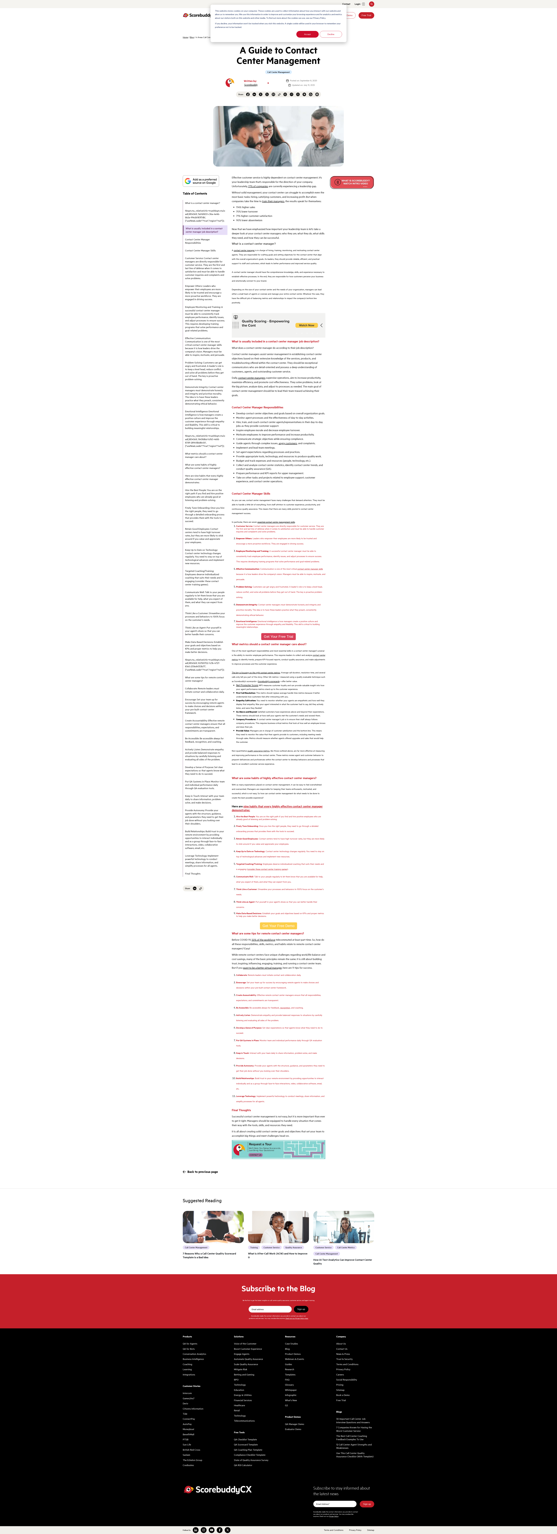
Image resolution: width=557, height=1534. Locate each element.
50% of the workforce (263, 939)
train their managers (273, 201)
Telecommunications (244, 1420)
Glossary (289, 1384)
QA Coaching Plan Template (248, 1449)
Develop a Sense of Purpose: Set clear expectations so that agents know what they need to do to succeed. (205, 770)
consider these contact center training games (267, 869)
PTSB (185, 1439)
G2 (286, 1405)
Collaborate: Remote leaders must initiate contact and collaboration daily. (204, 690)
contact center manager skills (310, 568)
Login (357, 4)
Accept (307, 34)
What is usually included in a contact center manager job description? (204, 230)
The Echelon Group (192, 1460)
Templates (290, 1374)
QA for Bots (189, 1348)
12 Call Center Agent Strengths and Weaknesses (354, 1446)
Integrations (189, 1374)
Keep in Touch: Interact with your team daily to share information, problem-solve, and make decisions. (204, 799)
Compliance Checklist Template (249, 1454)
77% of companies (258, 186)
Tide (185, 1413)
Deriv (185, 1403)
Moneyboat (188, 1429)
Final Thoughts (192, 873)
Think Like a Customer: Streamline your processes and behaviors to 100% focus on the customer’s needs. (205, 616)
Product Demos (293, 1354)
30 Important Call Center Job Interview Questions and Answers (353, 1420)
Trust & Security (344, 1359)
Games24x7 (188, 1398)
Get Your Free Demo (278, 926)
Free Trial (366, 15)
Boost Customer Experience (248, 1348)
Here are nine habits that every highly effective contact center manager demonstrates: (204, 479)
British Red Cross (191, 1449)
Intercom (187, 1393)
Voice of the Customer (245, 1343)
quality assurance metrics (258, 750)
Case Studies (291, 1343)
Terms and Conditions (347, 1364)
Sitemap (340, 1390)
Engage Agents (241, 1354)
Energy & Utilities (243, 1395)
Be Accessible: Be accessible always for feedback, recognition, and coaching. (204, 740)
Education (239, 1390)
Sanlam (186, 1454)
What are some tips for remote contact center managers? (204, 679)
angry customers (288, 443)
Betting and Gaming (244, 1374)
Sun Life (187, 1444)
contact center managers (251, 377)
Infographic (290, 1395)
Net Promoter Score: (247, 685)
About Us (341, 1343)
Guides (288, 1364)
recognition (285, 1007)
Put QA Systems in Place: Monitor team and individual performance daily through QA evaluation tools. (205, 785)
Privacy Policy (343, 1369)
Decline (331, 34)
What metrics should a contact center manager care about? (204, 455)
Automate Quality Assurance (248, 1359)
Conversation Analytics (194, 1354)
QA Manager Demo (294, 1424)
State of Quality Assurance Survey (251, 1460)
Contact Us (341, 1348)
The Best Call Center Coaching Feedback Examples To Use (351, 1437)
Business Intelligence (193, 1359)
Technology (240, 1384)
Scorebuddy (251, 84)
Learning (187, 1369)
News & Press (343, 1354)
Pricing (339, 1384)
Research (289, 1369)
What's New (291, 1400)
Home (185, 37)
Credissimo (188, 1465)
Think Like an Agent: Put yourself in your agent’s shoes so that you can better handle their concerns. (203, 631)
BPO (236, 1379)
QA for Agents (190, 1343)
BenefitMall (188, 1434)
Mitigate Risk (240, 1369)
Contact (346, 4)
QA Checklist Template (245, 1439)
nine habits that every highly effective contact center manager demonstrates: (277, 808)
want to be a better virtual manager (262, 967)
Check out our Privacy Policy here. (296, 1318)
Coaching (187, 1364)
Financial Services (243, 1400)
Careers (340, 1374)
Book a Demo (343, 1395)
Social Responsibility (346, 1379)
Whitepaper (291, 1390)
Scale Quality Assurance (246, 1364)
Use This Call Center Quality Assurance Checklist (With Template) (355, 1455)
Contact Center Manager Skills (200, 250)
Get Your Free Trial (278, 636)
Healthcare (239, 1405)
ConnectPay (189, 1418)
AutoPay (187, 1424)
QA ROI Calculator (243, 1465)
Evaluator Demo (293, 1429)
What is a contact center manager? (202, 203)
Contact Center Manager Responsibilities (197, 241)
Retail (237, 1410)
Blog (192, 37)
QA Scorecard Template (246, 1444)
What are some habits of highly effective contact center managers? (202, 466)
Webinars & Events (294, 1359)
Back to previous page (202, 1172)
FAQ (287, 1379)
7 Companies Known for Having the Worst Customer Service (354, 1429)
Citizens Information (193, 1408)
